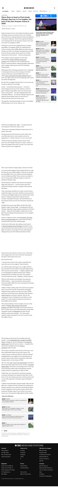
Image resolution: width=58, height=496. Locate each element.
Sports (24, 11)
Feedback (41, 474)
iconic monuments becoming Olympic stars (17, 76)
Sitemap (41, 460)
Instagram (22, 454)
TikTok (21, 456)
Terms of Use (23, 472)
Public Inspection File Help (8, 469)
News (13, 11)
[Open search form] (54, 8)
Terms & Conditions (44, 458)
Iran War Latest (5, 452)
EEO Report (4, 474)
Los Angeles (5, 11)
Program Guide (43, 452)
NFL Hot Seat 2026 (6, 454)
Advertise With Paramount (45, 467)
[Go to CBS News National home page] (29, 8)
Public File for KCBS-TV (7, 465)
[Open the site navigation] (11, 8)
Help (40, 472)
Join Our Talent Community (46, 469)
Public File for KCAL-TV (7, 467)
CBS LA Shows (43, 11)
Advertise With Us (43, 456)
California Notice (24, 467)
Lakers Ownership (5, 456)
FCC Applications (5, 472)
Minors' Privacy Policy (25, 474)
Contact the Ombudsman (45, 476)
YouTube (22, 450)
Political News (4, 450)
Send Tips (35, 11)
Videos (30, 11)
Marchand (17, 311)
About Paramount (43, 465)
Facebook (22, 452)
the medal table (22, 363)
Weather (19, 11)
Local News (4, 15)
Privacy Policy (23, 465)
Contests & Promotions (45, 454)
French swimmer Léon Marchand (12, 226)
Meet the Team (43, 450)
